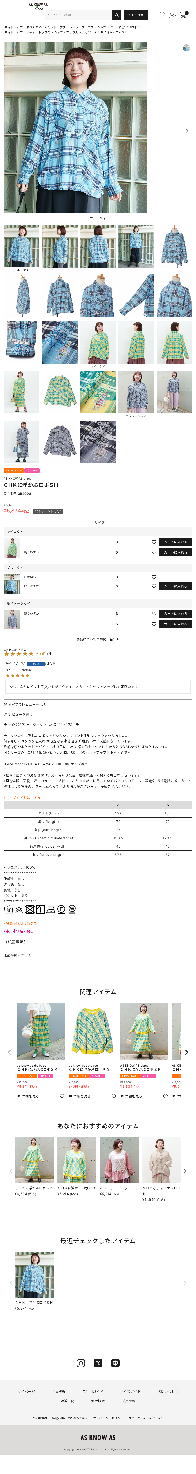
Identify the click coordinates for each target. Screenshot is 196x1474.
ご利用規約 (39, 1418)
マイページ (26, 1392)
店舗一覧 (67, 1401)
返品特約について (17, 955)
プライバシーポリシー (108, 1418)
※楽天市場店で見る (19, 931)
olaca (31, 32)
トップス (60, 27)
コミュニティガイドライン (146, 1418)
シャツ (101, 27)
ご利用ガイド (92, 1392)
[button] (187, 131)
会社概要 (98, 1401)
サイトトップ (14, 27)
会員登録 (58, 1392)
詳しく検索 (136, 15)
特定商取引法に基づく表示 (70, 1418)
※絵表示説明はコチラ (20, 923)
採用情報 (129, 1401)
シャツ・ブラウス (81, 27)
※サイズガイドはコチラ (22, 798)
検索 (116, 15)
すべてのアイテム (38, 27)
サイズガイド (130, 1392)
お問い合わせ (168, 1392)
